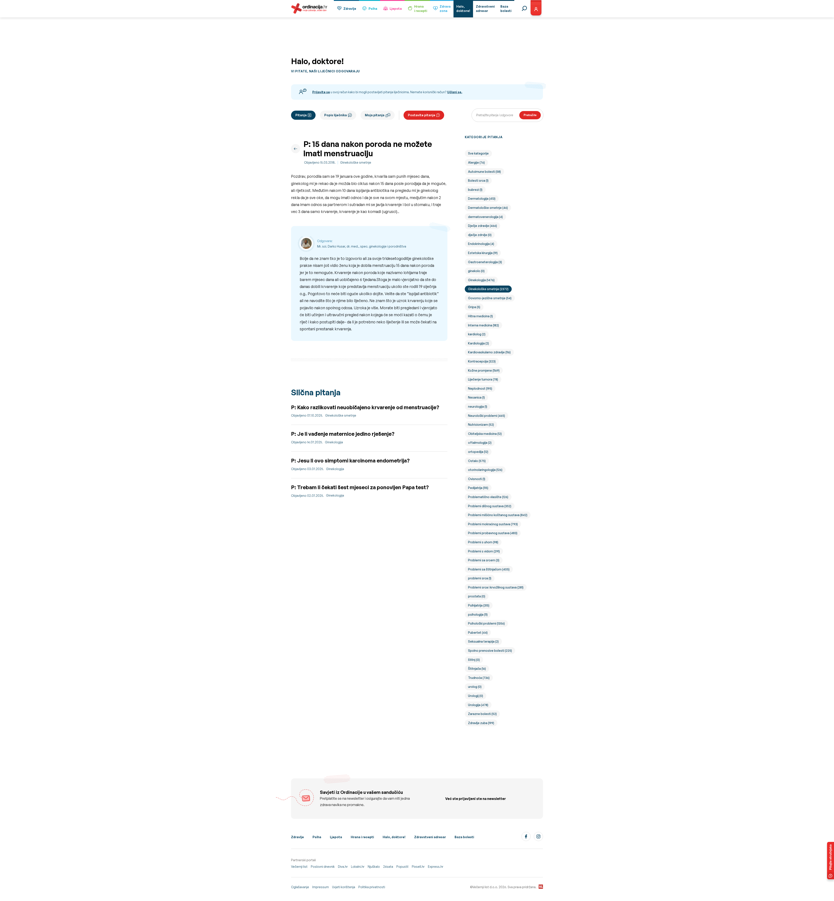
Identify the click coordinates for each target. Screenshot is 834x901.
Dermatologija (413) (481, 198)
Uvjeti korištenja (343, 887)
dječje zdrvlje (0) (479, 235)
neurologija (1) (477, 406)
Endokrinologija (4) (481, 244)
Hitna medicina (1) (480, 316)
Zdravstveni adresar (430, 837)
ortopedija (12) (478, 452)
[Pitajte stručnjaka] (830, 860)
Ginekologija (334, 442)
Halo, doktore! (394, 837)
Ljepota (396, 8)
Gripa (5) (474, 307)
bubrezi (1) (475, 189)
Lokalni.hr (357, 866)
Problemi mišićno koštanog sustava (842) (497, 515)
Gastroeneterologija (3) (485, 262)
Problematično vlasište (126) (488, 497)
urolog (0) (475, 686)
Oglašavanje (300, 887)
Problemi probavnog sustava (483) (492, 533)
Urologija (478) (478, 705)
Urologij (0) (475, 696)
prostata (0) (476, 596)
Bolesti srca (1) (478, 180)
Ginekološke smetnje (355, 162)
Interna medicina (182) (483, 325)
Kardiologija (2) (478, 343)
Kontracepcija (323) (482, 361)
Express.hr (435, 866)
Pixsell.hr (418, 866)
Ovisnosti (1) (476, 479)
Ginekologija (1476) (481, 280)
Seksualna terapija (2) (483, 641)
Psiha (373, 8)
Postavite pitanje (421, 115)
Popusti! (402, 866)
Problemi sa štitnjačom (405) (489, 569)
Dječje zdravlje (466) (482, 226)
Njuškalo (374, 866)
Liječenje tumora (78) (483, 379)
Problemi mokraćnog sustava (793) (493, 524)
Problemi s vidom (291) (484, 551)
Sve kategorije (478, 153)
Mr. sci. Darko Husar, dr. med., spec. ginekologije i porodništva (361, 246)
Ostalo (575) (477, 461)
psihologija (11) (478, 614)
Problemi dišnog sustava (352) (489, 506)
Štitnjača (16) (477, 668)
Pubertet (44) (478, 632)
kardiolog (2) (476, 334)
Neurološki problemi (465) (486, 415)
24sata (388, 866)
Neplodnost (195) (480, 388)
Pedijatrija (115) (478, 488)
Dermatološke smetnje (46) (488, 207)
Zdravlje (349, 8)
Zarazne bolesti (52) (482, 714)
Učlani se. (454, 92)
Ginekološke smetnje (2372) (488, 289)
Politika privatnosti (371, 887)
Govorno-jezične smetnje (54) (489, 298)
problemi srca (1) (479, 578)
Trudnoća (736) (479, 678)
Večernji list (299, 866)
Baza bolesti (464, 837)
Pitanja (301, 115)
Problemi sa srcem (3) (483, 560)
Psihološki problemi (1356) (486, 623)
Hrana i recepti (362, 837)
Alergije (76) (476, 162)
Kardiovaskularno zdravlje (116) (489, 352)
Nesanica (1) (476, 397)
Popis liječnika (335, 115)
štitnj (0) (474, 660)
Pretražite (530, 115)
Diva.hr (343, 866)
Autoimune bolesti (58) (484, 171)
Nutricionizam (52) (481, 424)
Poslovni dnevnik (323, 866)
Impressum (320, 887)
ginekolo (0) (476, 271)
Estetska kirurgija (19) (483, 253)
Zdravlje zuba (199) (481, 723)
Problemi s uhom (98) (483, 542)
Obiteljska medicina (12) (485, 434)
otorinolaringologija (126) (485, 470)
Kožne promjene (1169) (484, 370)
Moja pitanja (374, 115)
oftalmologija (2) (479, 442)
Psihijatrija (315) (478, 605)
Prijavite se (321, 92)
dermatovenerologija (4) (485, 217)
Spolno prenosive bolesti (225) (490, 650)
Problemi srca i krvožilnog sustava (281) (495, 587)
